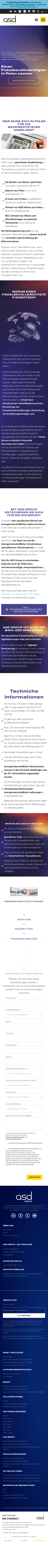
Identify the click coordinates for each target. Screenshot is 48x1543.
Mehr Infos (30, 5)
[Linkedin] (29, 11)
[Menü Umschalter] (36, 20)
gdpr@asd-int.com (35, 1331)
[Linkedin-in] (13, 1215)
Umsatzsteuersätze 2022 (24, 938)
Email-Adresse (11, 1045)
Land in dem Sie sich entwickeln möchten (21, 1080)
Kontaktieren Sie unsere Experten (15, 1276)
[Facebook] (34, 11)
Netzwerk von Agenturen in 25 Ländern (21, 594)
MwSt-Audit (24, 919)
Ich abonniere (24, 1315)
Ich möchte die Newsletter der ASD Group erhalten (25, 1143)
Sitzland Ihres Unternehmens (16, 1069)
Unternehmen (11, 998)
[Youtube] (34, 1215)
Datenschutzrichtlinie (26, 1324)
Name (8, 1021)
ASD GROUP (7, 53)
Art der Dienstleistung (13, 1104)
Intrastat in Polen (24, 928)
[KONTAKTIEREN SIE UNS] (43, 19)
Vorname (9, 1033)
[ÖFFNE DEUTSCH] (45, 11)
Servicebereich (11, 1092)
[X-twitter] (38, 11)
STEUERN (37, 57)
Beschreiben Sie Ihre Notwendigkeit (19, 1116)
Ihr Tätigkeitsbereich (13, 1010)
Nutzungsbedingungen (14, 1139)
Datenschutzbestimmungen (15, 1137)
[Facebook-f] (20, 1215)
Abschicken (34, 1177)
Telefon (9, 1057)
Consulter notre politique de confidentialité (15, 1533)
